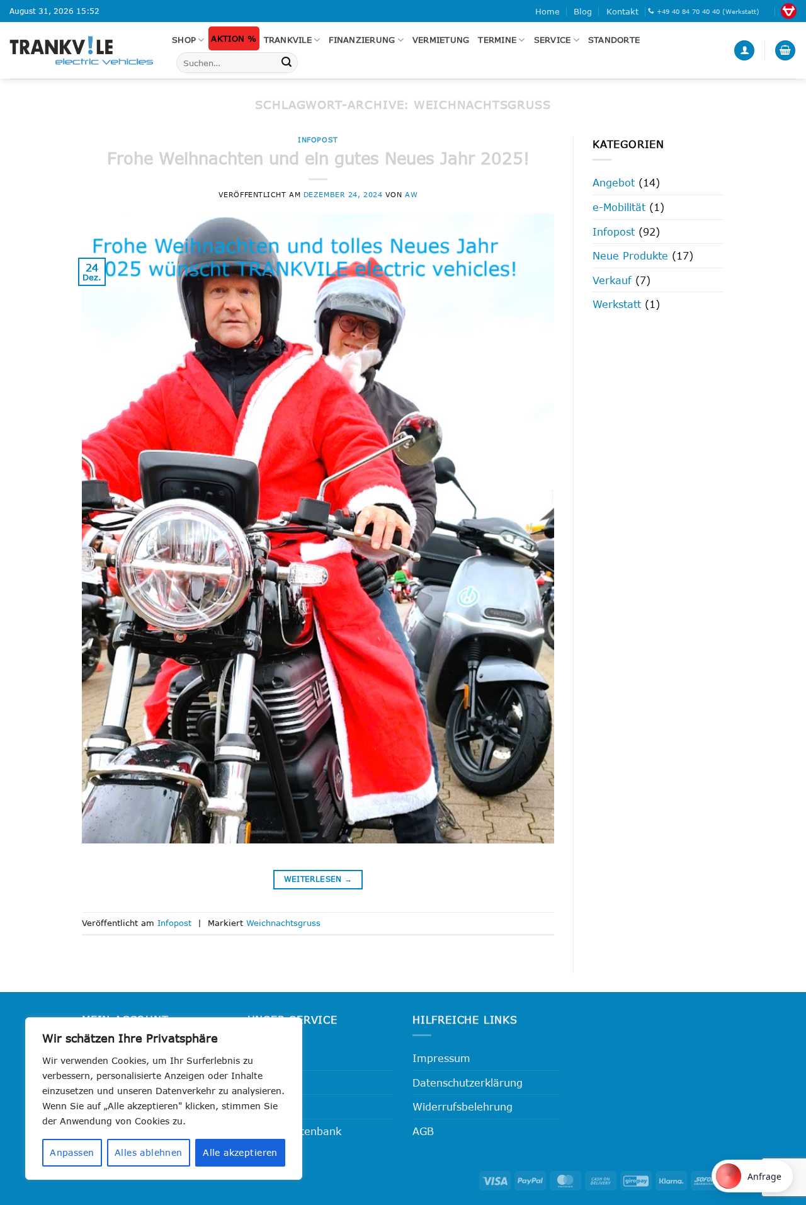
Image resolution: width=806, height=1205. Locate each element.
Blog (583, 11)
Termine (497, 40)
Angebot (614, 182)
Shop (184, 40)
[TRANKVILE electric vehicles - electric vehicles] (81, 50)
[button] (744, 50)
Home (547, 11)
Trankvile (288, 40)
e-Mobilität (619, 207)
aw (411, 194)
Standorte (614, 40)
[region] (163, 1098)
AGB (423, 1131)
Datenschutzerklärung (467, 1082)
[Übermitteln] (286, 63)
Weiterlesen (318, 879)
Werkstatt (617, 304)
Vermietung (441, 40)
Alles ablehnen (149, 1152)
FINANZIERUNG (362, 40)
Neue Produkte (630, 255)
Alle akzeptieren (240, 1152)
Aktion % (233, 38)
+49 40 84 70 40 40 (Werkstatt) (708, 11)
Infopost (318, 139)
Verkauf (612, 280)
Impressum (441, 1058)
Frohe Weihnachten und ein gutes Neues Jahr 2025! (318, 158)
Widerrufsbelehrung (462, 1106)
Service (552, 40)
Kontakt (622, 11)
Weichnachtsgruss (283, 923)
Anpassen (72, 1152)
